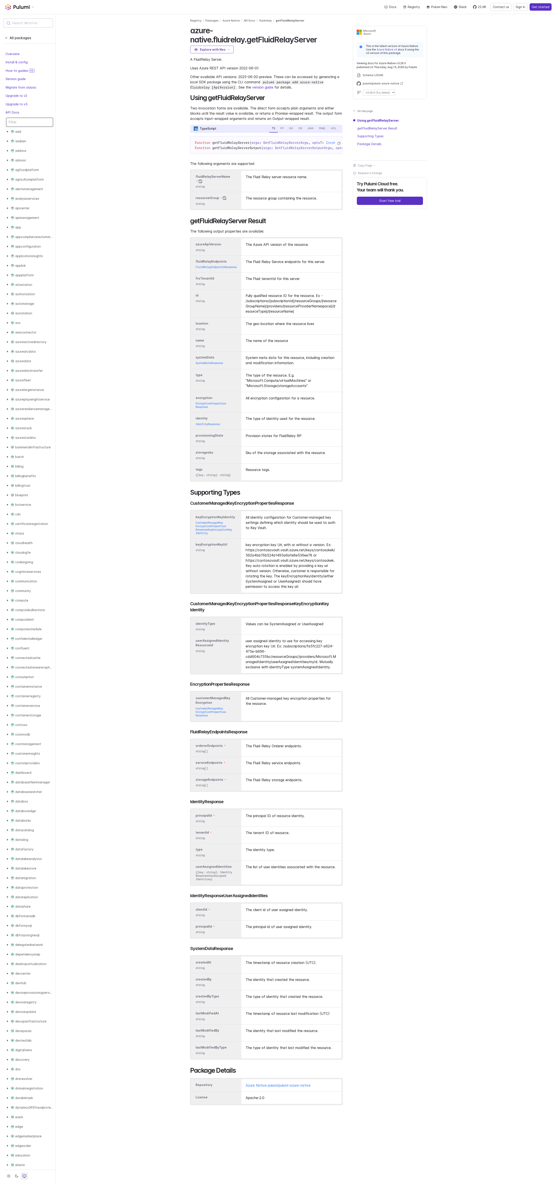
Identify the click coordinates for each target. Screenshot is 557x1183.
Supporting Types (370, 136)
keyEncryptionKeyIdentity (215, 517)
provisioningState (209, 435)
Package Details (369, 144)
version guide (262, 87)
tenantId (202, 832)
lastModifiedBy (207, 1030)
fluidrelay (265, 20)
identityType (205, 623)
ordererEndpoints (209, 745)
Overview (12, 54)
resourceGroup (207, 198)
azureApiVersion (208, 244)
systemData (205, 357)
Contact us (501, 7)
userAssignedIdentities (214, 866)
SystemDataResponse (209, 363)
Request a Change (370, 173)
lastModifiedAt (207, 1013)
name (200, 340)
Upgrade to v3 (16, 104)
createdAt (203, 962)
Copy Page (365, 165)
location (202, 323)
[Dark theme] (16, 1176)
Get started (540, 7)
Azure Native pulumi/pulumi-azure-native (278, 1085)
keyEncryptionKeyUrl (211, 544)
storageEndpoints (209, 779)
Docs (392, 7)
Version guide (15, 79)
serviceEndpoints (209, 762)
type (199, 375)
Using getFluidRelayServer (378, 120)
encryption (204, 398)
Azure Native (231, 20)
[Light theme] (8, 1176)
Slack (462, 7)
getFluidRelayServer (290, 20)
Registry (414, 7)
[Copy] (339, 143)
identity (202, 418)
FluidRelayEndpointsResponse (216, 267)
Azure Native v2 (387, 49)
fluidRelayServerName (213, 176)
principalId (204, 815)
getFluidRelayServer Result (377, 128)
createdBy (203, 979)
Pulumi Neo (439, 7)
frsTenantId (205, 278)
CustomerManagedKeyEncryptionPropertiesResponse (211, 712)
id (197, 295)
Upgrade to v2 (16, 96)
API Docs (12, 112)
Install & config (16, 62)
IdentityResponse (208, 424)
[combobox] (28, 23)
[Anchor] (320, 39)
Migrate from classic (20, 87)
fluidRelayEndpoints (211, 261)
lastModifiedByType (211, 1047)
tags (199, 469)
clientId (201, 909)
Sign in (520, 7)
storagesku (204, 452)
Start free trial (390, 201)
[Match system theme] (24, 1176)
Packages (212, 20)
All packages (20, 38)
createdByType (207, 996)
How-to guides (19, 71)
